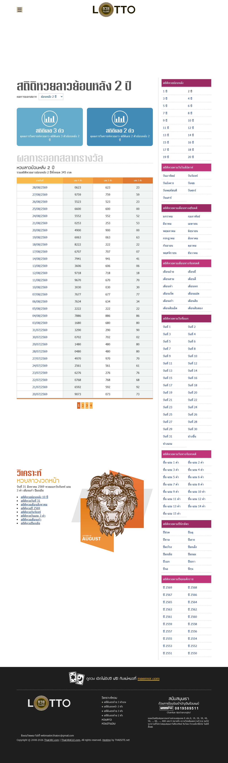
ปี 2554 (192, 638)
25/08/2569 (39, 209)
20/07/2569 (39, 394)
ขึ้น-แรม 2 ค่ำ (196, 462)
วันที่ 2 (192, 327)
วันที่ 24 (192, 407)
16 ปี (191, 142)
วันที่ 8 (192, 348)
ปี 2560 (192, 616)
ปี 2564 (192, 602)
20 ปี (191, 157)
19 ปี (166, 157)
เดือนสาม (168, 279)
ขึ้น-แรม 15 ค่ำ (171, 513)
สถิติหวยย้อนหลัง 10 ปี (34, 497)
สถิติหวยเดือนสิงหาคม (34, 504)
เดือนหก (193, 286)
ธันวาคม (193, 253)
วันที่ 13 (167, 370)
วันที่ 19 (167, 392)
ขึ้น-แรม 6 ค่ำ (196, 477)
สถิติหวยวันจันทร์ (31, 512)
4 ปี (190, 98)
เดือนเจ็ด (168, 293)
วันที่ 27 (167, 422)
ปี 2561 (167, 616)
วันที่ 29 (167, 429)
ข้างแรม (167, 443)
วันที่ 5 (167, 341)
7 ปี (165, 113)
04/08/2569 (39, 316)
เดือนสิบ (193, 301)
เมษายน (193, 223)
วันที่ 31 (167, 436)
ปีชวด (166, 532)
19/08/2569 (39, 237)
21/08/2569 (39, 223)
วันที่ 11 (167, 363)
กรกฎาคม (169, 238)
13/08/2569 (39, 266)
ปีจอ (165, 569)
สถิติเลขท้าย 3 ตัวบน (115, 702)
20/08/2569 (39, 230)
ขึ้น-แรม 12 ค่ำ (196, 499)
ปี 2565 (167, 602)
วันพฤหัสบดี (170, 190)
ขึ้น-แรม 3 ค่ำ (171, 469)
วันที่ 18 (192, 385)
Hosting (106, 740)
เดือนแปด (193, 293)
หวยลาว (107, 719)
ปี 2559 (167, 624)
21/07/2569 (39, 387)
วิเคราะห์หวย (109, 698)
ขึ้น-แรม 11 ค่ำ (171, 499)
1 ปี (165, 91)
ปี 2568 (192, 587)
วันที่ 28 (192, 422)
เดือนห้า (168, 286)
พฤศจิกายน (170, 253)
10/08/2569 (39, 287)
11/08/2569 (39, 280)
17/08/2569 (39, 251)
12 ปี (191, 128)
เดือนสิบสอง (195, 308)
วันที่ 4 (192, 334)
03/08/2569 (39, 323)
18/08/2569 (39, 244)
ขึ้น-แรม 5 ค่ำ (171, 477)
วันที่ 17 (167, 385)
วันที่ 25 (167, 414)
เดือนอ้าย (168, 271)
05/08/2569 (39, 308)
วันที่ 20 (192, 392)
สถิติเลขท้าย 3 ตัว (113, 711)
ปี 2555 (167, 638)
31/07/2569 (39, 330)
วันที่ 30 (192, 429)
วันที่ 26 (192, 414)
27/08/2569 (39, 194)
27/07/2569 (39, 358)
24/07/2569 (39, 365)
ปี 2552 (192, 646)
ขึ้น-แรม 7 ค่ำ (171, 484)
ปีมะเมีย (167, 554)
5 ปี (165, 106)
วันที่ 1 (167, 327)
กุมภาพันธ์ (194, 216)
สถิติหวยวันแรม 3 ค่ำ (33, 515)
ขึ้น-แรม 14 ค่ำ (196, 506)
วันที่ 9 (167, 356)
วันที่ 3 (167, 334)
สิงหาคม (193, 238)
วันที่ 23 (167, 407)
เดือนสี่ (192, 279)
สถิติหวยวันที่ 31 (30, 500)
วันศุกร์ (192, 190)
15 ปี (166, 142)
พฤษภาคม (169, 231)
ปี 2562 (192, 609)
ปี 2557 (167, 631)
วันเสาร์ (167, 197)
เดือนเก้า (168, 301)
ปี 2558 (192, 624)
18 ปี (191, 149)
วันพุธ (191, 183)
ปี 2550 (192, 653)
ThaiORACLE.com (70, 740)
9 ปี (165, 120)
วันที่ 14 (192, 370)
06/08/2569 (39, 301)
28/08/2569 (39, 187)
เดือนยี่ (192, 271)
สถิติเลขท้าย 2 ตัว (113, 715)
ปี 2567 (167, 595)
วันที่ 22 (192, 400)
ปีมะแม (192, 554)
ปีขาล (166, 539)
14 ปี (191, 135)
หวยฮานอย (108, 723)
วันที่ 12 (192, 363)
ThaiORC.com (51, 740)
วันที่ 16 (192, 378)
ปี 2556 (192, 631)
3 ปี (165, 98)
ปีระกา (191, 561)
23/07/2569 (39, 373)
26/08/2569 (39, 201)
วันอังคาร (168, 183)
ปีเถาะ (191, 539)
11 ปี (166, 128)
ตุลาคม (192, 245)
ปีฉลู (190, 532)
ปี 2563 (167, 609)
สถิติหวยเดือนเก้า (31, 519)
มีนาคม (167, 223)
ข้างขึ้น (192, 436)
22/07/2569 (39, 380)
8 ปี (190, 113)
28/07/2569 (39, 351)
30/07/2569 (39, 337)
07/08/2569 (39, 294)
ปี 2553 (167, 646)
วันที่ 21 (167, 400)
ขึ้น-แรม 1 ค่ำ (171, 462)
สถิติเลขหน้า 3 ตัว (113, 706)
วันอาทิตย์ (169, 175)
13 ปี (166, 135)
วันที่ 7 (167, 348)
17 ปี (166, 149)
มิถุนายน (193, 231)
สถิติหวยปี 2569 (30, 508)
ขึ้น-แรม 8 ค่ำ (196, 484)
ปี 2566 (192, 595)
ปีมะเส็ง (192, 547)
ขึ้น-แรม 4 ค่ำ (196, 469)
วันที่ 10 (192, 356)
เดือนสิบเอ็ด (170, 308)
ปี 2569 (167, 587)
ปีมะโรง (167, 547)
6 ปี (190, 106)
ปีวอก (166, 561)
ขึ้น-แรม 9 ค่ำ (171, 491)
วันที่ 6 (192, 341)
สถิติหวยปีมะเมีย (30, 523)
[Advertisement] (114, 47)
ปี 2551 (167, 653)
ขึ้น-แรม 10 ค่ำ (196, 491)
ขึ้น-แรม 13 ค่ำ (171, 506)
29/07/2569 (39, 344)
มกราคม (168, 216)
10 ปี (191, 120)
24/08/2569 (39, 216)
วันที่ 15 (167, 378)
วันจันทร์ (193, 175)
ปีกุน (190, 569)
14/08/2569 (39, 259)
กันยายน (168, 245)
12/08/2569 (39, 273)
